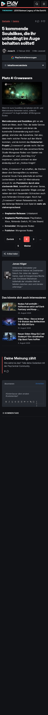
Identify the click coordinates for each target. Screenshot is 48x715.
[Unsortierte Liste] (21, 401)
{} (34, 402)
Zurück (10, 239)
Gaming (16, 21)
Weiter (27, 246)
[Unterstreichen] (12, 401)
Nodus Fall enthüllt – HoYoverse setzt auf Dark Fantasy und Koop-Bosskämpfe (31, 308)
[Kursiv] (9, 401)
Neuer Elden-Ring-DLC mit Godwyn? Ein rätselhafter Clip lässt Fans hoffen (31, 337)
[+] (36, 402)
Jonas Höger (19, 263)
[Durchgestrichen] (15, 401)
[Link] (30, 401)
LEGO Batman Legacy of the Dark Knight (30, 10)
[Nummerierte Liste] (18, 401)
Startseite (6, 21)
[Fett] (6, 401)
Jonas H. (11, 51)
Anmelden (40, 383)
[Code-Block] (27, 401)
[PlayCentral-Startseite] (9, 4)
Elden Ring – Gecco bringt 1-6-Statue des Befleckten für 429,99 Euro (31, 322)
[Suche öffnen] (37, 4)
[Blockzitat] (24, 401)
